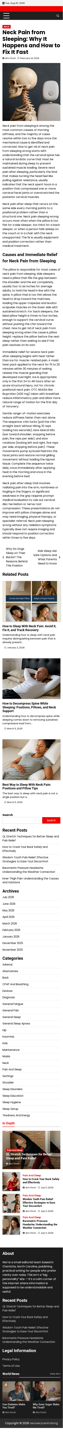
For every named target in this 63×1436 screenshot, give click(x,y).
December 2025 (12, 943)
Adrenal (7, 964)
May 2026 (8, 910)
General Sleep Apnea (16, 1023)
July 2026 (8, 897)
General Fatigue (12, 1004)
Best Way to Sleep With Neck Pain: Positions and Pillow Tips (26, 786)
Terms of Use (11, 1366)
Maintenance (11, 1050)
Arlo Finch (10, 58)
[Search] (57, 15)
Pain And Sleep (12, 1069)
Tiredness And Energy (16, 1115)
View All (54, 1373)
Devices (7, 991)
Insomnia (8, 1036)
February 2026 (11, 930)
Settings (7, 1076)
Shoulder (8, 1082)
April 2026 (8, 917)
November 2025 (12, 950)
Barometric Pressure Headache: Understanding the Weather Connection (28, 870)
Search (7, 815)
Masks (6, 1056)
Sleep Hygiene (11, 1102)
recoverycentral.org (44, 1423)
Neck (6, 26)
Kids (5, 1043)
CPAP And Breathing (15, 984)
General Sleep (11, 1017)
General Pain (10, 1010)
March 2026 (9, 923)
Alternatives (10, 971)
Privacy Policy (11, 1359)
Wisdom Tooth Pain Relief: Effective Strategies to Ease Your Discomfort (25, 859)
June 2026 (8, 904)
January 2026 (10, 936)
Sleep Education (12, 1096)
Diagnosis (8, 997)
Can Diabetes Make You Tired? (13, 1406)
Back (5, 977)
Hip (4, 1030)
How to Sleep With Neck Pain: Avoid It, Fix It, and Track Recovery (29, 628)
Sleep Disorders (12, 1089)
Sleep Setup (10, 1109)
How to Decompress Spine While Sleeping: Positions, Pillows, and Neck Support (29, 707)
